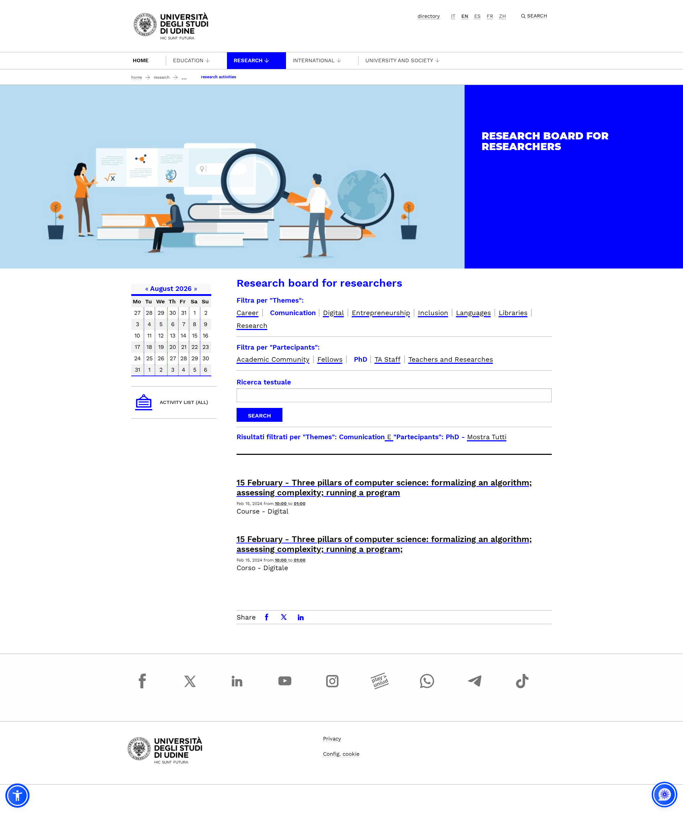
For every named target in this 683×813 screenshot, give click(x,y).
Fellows (330, 359)
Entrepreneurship (381, 313)
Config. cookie (341, 754)
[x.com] (190, 687)
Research (248, 60)
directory (429, 16)
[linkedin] (237, 687)
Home (141, 60)
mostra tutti (487, 437)
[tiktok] (522, 687)
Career (248, 313)
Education (188, 60)
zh (502, 16)
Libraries (513, 313)
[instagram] (332, 687)
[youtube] (285, 687)
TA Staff (388, 359)
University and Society (399, 60)
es (477, 16)
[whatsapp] (427, 687)
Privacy (332, 738)
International (314, 60)
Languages (473, 313)
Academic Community (273, 359)
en (464, 16)
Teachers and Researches (450, 359)
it (453, 16)
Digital (333, 313)
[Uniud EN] (171, 25)
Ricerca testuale (264, 382)
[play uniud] (380, 687)
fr (490, 16)
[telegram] (475, 687)
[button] (17, 795)
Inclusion (433, 313)
